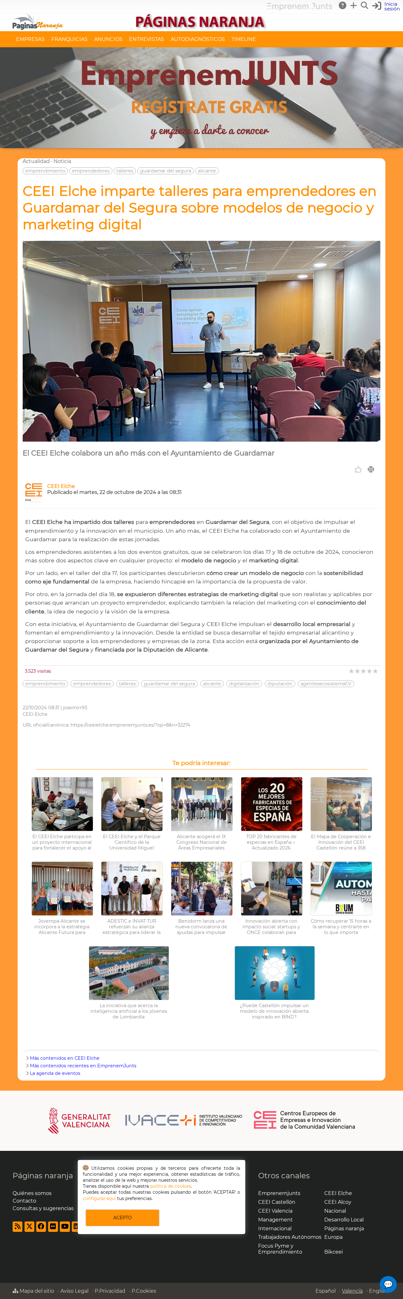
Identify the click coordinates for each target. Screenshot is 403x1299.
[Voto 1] (352, 671)
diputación (280, 684)
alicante (207, 171)
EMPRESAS (30, 39)
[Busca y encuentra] (365, 5)
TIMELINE (243, 39)
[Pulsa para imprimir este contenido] (371, 469)
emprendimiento (45, 171)
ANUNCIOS (108, 39)
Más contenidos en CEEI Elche (64, 1058)
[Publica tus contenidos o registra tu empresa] (354, 5)
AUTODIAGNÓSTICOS (198, 39)
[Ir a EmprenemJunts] (299, 9)
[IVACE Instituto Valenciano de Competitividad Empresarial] (145, 1120)
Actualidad (36, 161)
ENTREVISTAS (146, 39)
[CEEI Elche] (33, 500)
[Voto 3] (364, 671)
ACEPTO (122, 1217)
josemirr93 (75, 707)
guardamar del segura (165, 171)
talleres (124, 171)
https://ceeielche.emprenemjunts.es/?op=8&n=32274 (130, 725)
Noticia (62, 161)
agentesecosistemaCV (326, 684)
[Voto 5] (376, 671)
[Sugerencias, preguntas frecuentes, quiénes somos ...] (343, 5)
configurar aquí (99, 1198)
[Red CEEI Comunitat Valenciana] (305, 1128)
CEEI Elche (61, 486)
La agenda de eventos (55, 1073)
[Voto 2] (358, 671)
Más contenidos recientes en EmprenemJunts (83, 1066)
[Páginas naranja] (201, 28)
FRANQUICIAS (69, 39)
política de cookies (170, 1186)
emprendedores (91, 171)
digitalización (244, 684)
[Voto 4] (370, 671)
